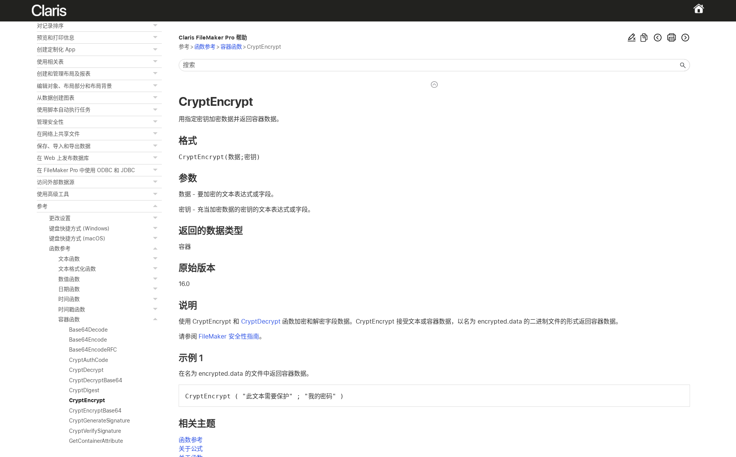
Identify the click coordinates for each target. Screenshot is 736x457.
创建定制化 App (56, 49)
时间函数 (69, 299)
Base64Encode (88, 340)
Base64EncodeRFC (93, 350)
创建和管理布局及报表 (63, 74)
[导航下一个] (684, 37)
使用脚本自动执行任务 (63, 110)
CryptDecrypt (86, 370)
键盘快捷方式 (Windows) (79, 228)
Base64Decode (88, 330)
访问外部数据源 (55, 182)
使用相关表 (50, 62)
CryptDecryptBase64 (95, 380)
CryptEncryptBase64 (95, 411)
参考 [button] (42, 206)
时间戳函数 (71, 309)
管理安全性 (50, 122)
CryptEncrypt (87, 400)
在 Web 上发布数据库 (63, 158)
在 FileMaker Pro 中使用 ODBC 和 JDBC (86, 170)
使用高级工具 (53, 194)
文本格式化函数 (77, 269)
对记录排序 (50, 26)
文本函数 (69, 259)
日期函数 (69, 289)
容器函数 (69, 319)
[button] (156, 25)
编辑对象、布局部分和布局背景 (74, 86)
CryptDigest (84, 390)
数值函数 (69, 279)
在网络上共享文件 (58, 134)
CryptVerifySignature (95, 431)
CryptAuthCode (88, 360)
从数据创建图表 (55, 98)
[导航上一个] (658, 37)
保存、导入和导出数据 (63, 146)
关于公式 (191, 448)
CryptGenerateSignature (99, 421)
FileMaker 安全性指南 (229, 336)
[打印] (671, 37)
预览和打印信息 (55, 38)
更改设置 (60, 218)
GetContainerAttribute (96, 441)
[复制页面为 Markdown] (644, 37)
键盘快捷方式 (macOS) (77, 238)
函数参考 (60, 248)
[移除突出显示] (631, 37)
